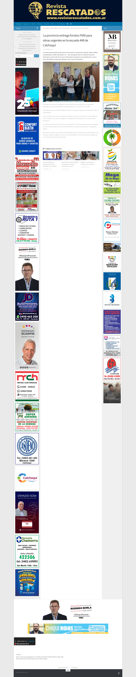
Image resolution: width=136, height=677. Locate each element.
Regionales (26, 24)
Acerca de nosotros (63, 667)
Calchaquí (18, 24)
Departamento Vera (56, 28)
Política (33, 24)
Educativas (74, 28)
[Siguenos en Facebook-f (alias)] (37, 28)
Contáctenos (61, 24)
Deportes (46, 24)
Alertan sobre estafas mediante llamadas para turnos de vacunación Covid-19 (70, 164)
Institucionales (84, 28)
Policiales (39, 24)
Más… (53, 24)
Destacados (66, 28)
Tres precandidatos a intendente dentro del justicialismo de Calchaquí (49, 164)
